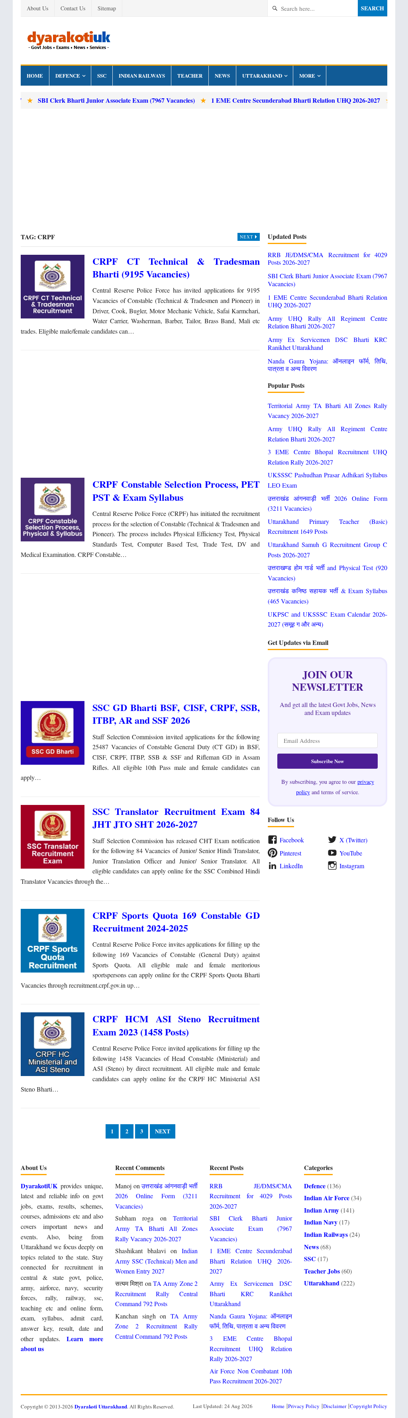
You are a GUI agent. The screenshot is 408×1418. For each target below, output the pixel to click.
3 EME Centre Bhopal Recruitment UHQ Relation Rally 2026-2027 (251, 1348)
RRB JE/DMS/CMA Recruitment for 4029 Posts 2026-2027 (327, 258)
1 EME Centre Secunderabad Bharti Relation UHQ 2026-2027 (274, 100)
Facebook (292, 840)
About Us (37, 8)
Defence (67, 75)
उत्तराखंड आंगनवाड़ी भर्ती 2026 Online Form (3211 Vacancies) (156, 1196)
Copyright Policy (368, 1406)
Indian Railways (142, 75)
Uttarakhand (262, 75)
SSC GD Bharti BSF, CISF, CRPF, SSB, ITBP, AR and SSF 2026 (176, 713)
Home (35, 75)
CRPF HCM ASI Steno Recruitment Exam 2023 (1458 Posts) (176, 1025)
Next (247, 237)
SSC (101, 75)
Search (372, 8)
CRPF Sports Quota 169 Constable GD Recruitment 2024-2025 (176, 921)
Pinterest (290, 853)
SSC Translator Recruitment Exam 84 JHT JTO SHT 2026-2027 (176, 817)
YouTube (350, 853)
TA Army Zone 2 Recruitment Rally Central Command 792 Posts (156, 1293)
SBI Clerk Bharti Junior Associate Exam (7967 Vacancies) (95, 100)
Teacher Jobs (322, 1270)
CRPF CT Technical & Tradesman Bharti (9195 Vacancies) (176, 267)
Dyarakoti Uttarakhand (101, 1406)
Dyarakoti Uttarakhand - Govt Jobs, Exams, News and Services (68, 41)
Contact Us (73, 8)
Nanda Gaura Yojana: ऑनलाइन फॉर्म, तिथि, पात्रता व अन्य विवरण (327, 365)
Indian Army (321, 1210)
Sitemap (107, 8)
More (307, 75)
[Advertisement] (204, 170)
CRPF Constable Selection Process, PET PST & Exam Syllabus (176, 490)
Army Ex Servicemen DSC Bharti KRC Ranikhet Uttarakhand (327, 343)
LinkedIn (291, 865)
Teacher (189, 75)
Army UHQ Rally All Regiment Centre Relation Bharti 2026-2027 (327, 322)
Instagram (351, 865)
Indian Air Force (326, 1197)
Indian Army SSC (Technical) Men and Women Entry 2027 (156, 1260)
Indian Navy (320, 1222)
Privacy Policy (304, 1406)
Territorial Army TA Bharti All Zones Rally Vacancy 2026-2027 (156, 1228)
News (222, 75)
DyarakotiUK (39, 1185)
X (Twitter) (353, 840)
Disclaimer (334, 1406)
